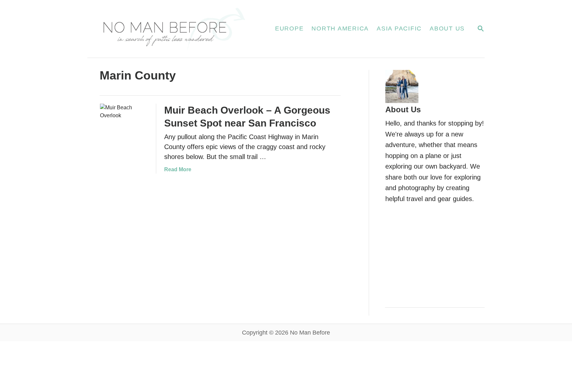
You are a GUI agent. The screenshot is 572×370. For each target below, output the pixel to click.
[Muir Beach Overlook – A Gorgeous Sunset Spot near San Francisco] (124, 128)
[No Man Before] (173, 29)
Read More (177, 169)
